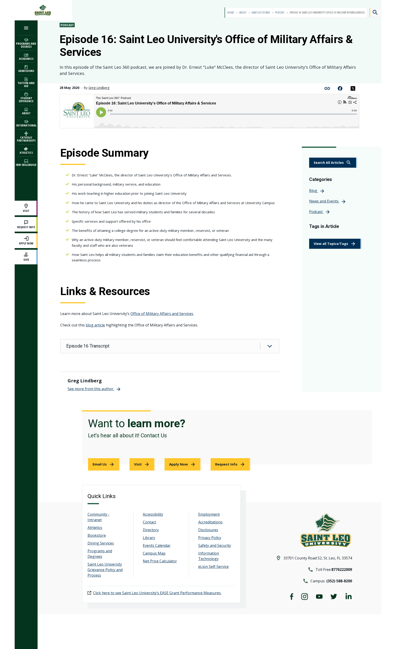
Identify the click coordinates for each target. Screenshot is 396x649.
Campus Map (154, 553)
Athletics (95, 527)
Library (149, 537)
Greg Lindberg (98, 87)
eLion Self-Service (213, 566)
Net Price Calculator (160, 561)
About (243, 12)
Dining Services (101, 543)
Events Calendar (156, 545)
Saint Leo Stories (261, 12)
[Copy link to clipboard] (327, 87)
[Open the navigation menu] (26, 27)
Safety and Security (214, 545)
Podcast (280, 12)
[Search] (375, 12)
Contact (149, 522)
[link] (333, 163)
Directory (151, 529)
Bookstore (97, 535)
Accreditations (210, 522)
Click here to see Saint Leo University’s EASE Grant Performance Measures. (157, 592)
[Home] (43, 10)
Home (230, 12)
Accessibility (153, 514)
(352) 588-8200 (339, 580)
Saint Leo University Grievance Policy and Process (105, 570)
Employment (209, 514)
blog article (95, 325)
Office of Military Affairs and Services (161, 313)
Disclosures (208, 529)
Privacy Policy (209, 537)
